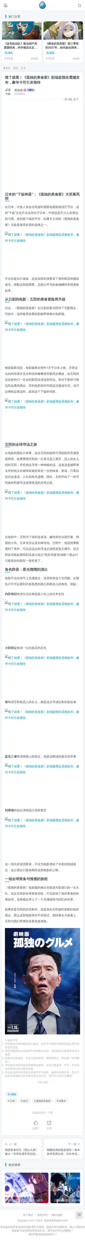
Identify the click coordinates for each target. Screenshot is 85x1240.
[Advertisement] (42, 145)
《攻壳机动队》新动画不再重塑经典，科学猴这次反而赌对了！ (20, 47)
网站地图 (57, 1215)
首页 (7, 68)
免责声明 (42, 1215)
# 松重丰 (61, 1100)
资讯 (10, 52)
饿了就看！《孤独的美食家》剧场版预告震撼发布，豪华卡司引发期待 (42, 80)
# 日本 (11, 1100)
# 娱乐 (24, 1100)
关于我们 (28, 1215)
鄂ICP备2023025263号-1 (42, 1234)
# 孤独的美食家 (42, 1100)
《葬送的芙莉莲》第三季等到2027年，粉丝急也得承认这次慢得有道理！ (62, 47)
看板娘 (18, 90)
